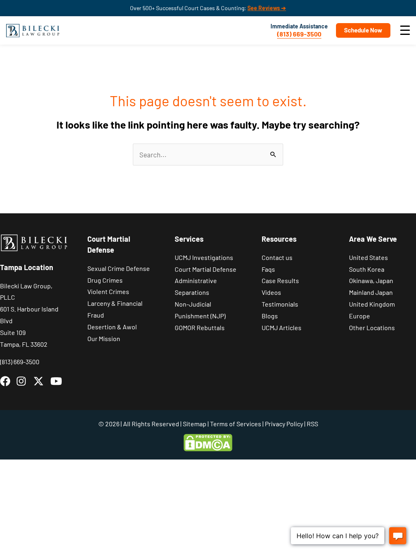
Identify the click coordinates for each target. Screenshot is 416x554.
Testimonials (280, 304)
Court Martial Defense (205, 269)
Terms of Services (235, 423)
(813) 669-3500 (299, 34)
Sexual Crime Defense (118, 268)
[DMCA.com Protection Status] (208, 442)
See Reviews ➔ (266, 7)
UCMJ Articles (281, 327)
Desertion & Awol (112, 327)
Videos (271, 292)
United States (368, 257)
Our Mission (103, 338)
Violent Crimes (108, 291)
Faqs (268, 269)
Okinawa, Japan (371, 280)
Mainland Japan (371, 292)
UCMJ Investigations (204, 257)
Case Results (280, 280)
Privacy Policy (284, 423)
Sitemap (194, 423)
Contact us (277, 257)
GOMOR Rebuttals (200, 327)
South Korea (366, 269)
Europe (359, 316)
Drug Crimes (105, 280)
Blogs (270, 316)
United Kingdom (372, 304)
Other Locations (372, 327)
